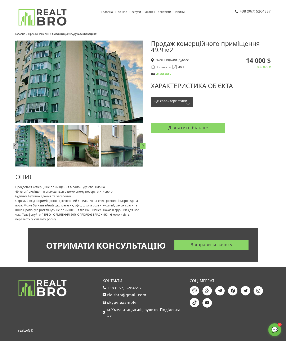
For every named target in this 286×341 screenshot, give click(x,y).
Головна (107, 12)
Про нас (121, 12)
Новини (179, 12)
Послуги (135, 12)
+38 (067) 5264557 (255, 11)
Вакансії (149, 12)
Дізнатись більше (188, 127)
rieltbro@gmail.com (126, 294)
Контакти (164, 12)
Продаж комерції (38, 34)
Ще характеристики (170, 101)
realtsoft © (25, 330)
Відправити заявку (211, 244)
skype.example (122, 302)
